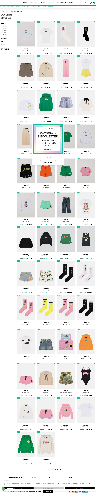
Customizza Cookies (49, 488)
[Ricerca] (83, 3)
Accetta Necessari (79, 488)
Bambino (31, 2)
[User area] (91, 3)
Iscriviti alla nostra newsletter (48, 161)
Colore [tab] (3, 45)
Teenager (44, 2)
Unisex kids (51, 2)
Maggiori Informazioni (9, 484)
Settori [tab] (3, 24)
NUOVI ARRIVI (69, 2)
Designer (58, 2)
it (86, 3)
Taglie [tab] (3, 42)
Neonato (37, 2)
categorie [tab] (4, 39)
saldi (63, 2)
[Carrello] (93, 3)
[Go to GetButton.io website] (3, 491)
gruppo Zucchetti (37, 491)
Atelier (29, 491)
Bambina (25, 2)
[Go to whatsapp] (3, 489)
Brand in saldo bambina (7, 11)
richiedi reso (48, 491)
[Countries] (88, 3)
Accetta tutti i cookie (18, 488)
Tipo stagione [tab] (5, 49)
